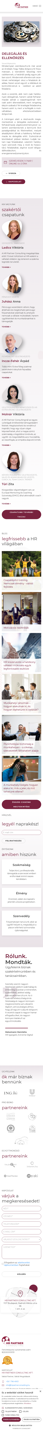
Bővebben (27, 1403)
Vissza (12, 173)
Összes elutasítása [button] (32, 1419)
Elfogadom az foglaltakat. (17, 1263)
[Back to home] (21, 6)
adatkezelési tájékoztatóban (17, 1263)
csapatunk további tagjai (21, 514)
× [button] (40, 1391)
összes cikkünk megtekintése (21, 804)
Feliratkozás (13, 841)
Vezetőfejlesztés (9, 63)
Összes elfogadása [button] (11, 1419)
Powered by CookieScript (21, 1428)
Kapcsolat (15, 182)
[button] (37, 6)
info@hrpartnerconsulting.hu (18, 1385)
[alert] (21, 1410)
